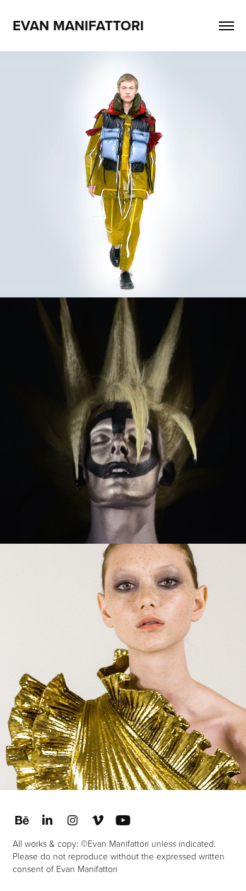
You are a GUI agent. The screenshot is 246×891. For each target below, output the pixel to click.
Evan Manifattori (78, 25)
